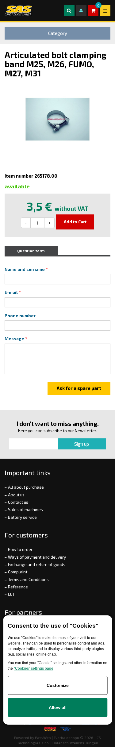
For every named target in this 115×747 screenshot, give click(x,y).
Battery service (22, 517)
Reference (18, 586)
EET (11, 594)
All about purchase (26, 487)
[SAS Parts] (18, 10)
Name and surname (25, 269)
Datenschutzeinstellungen (75, 743)
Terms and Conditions (28, 579)
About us (16, 494)
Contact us (18, 502)
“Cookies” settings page (33, 668)
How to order (20, 549)
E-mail (11, 292)
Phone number (20, 315)
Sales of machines (25, 509)
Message (14, 338)
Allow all (58, 707)
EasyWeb (43, 737)
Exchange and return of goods (36, 564)
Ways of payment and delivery (37, 557)
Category (57, 33)
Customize (58, 685)
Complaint (17, 571)
